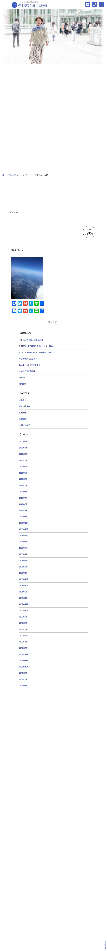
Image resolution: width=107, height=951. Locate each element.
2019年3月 (23, 561)
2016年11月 (24, 661)
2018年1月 (23, 598)
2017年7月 (23, 623)
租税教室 (22, 419)
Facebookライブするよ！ (29, 365)
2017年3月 (23, 642)
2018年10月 (24, 586)
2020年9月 (23, 467)
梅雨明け (22, 384)
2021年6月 (23, 460)
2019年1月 (23, 573)
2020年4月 (23, 498)
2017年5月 (23, 636)
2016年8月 (23, 679)
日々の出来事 (24, 406)
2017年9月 (23, 617)
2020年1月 (23, 517)
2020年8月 (23, 473)
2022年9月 (23, 442)
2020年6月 (23, 485)
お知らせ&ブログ (14, 175)
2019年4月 (23, 554)
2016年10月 (24, 667)
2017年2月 (23, 648)
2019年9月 (23, 536)
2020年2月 (23, 510)
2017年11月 (24, 604)
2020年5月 (23, 492)
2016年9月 (23, 673)
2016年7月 (23, 686)
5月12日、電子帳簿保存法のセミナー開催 (36, 346)
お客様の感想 (24, 425)
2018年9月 (23, 592)
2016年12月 (24, 654)
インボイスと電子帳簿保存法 (31, 340)
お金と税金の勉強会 (27, 371)
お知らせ (22, 400)
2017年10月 (24, 611)
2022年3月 (23, 454)
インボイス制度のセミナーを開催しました (36, 352)
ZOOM (22, 378)
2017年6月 (23, 629)
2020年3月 (23, 504)
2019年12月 (24, 523)
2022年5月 (23, 448)
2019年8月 (23, 542)
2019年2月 (23, 567)
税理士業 (22, 413)
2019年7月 (23, 548)
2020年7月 (23, 479)
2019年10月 (24, 529)
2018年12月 (24, 579)
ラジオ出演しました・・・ (30, 359)
